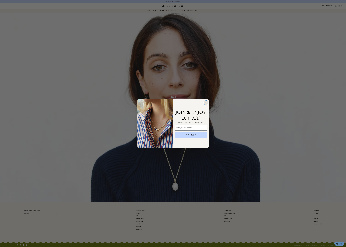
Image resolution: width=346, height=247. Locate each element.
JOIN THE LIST (191, 135)
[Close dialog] (206, 102)
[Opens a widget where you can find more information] (339, 244)
